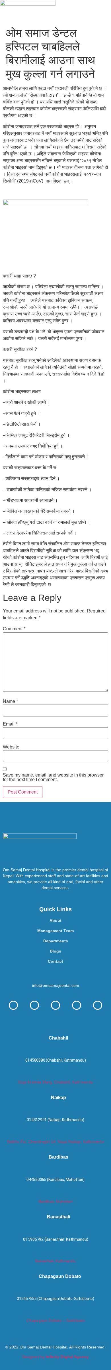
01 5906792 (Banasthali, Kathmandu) (55, 1239)
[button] (83, 12)
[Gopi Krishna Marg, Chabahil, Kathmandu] (55, 1074)
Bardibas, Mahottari (56, 1201)
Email (10, 724)
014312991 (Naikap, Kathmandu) (55, 1119)
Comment (14, 629)
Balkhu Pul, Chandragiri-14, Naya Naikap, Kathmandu (55, 1141)
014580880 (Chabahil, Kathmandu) (55, 1060)
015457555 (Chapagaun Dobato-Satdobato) (55, 1298)
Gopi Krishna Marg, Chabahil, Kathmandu (55, 1082)
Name (10, 701)
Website (11, 747)
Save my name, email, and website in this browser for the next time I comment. (53, 777)
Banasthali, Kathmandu (55, 1261)
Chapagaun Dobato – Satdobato (55, 1320)
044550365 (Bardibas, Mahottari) (55, 1179)
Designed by (55, 1356)
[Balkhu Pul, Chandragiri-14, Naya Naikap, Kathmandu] (55, 1134)
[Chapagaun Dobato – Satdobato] (55, 1313)
